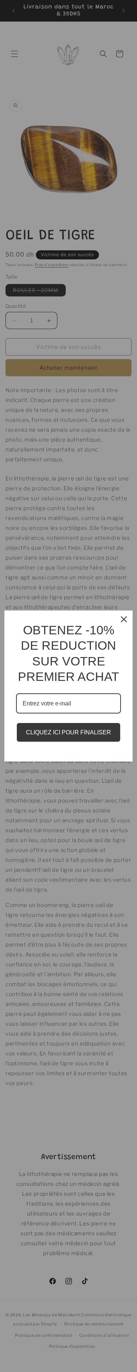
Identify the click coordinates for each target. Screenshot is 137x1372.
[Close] (124, 619)
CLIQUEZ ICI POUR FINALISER (68, 732)
